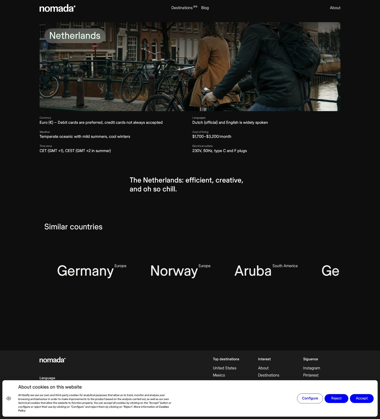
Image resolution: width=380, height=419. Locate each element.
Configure (310, 398)
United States (224, 368)
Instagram (311, 368)
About (335, 7)
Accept (362, 398)
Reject (336, 398)
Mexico (219, 375)
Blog (205, 7)
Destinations (268, 375)
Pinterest (310, 375)
